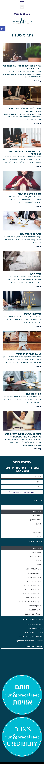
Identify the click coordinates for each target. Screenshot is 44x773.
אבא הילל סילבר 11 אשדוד (34, 632)
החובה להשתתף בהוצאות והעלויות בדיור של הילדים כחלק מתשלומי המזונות (23, 435)
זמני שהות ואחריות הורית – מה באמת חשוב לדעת (24, 152)
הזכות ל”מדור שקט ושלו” (29, 194)
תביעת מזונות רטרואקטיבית (28, 354)
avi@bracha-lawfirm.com (25, 641)
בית (39, 507)
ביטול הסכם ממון (33, 394)
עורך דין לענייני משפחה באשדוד (30, 602)
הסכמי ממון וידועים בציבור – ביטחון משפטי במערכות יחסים (22, 67)
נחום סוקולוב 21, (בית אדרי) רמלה (31, 637)
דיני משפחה (37, 512)
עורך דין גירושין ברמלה (33, 589)
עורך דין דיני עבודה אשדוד (32, 585)
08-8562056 (33, 628)
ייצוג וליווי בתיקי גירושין (33, 614)
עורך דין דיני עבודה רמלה (32, 593)
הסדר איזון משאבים (32, 314)
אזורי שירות (37, 532)
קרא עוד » (37, 80)
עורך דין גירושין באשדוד (32, 598)
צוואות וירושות (36, 516)
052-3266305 (22, 13)
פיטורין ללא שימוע (35, 606)
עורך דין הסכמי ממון (34, 581)
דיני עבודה (37, 524)
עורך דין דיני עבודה (34, 577)
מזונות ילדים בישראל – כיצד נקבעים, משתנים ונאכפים (24, 110)
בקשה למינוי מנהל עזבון (30, 234)
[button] (2, 28)
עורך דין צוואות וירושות (33, 569)
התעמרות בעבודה (34, 573)
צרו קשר (38, 536)
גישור (39, 565)
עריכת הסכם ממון (35, 610)
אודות (39, 528)
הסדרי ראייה (35, 274)
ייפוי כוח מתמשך (35, 520)
